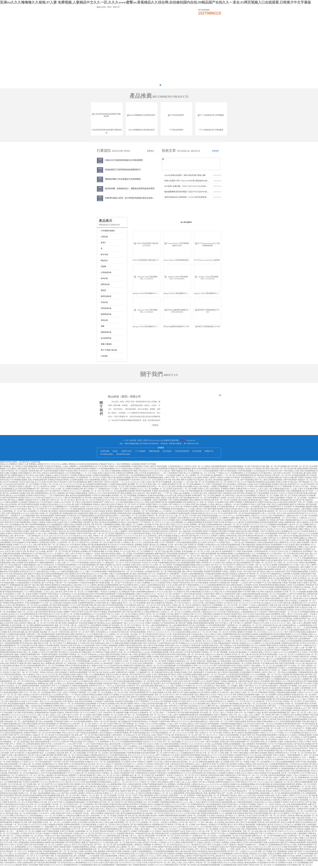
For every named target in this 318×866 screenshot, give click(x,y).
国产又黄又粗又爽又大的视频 (52, 558)
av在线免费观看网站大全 (87, 466)
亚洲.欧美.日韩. (276, 471)
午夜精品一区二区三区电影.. (297, 498)
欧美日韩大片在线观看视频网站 (120, 556)
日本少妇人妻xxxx (265, 659)
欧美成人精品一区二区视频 (156, 484)
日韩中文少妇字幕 (290, 677)
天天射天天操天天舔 (26, 482)
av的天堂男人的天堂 (172, 648)
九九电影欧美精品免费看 (117, 484)
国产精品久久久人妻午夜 (234, 522)
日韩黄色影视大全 (197, 592)
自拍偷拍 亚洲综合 (105, 511)
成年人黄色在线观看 (42, 589)
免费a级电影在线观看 (209, 648)
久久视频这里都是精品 (141, 706)
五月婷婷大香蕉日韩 (85, 663)
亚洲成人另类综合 (47, 672)
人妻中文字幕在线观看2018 (73, 498)
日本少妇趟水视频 (252, 560)
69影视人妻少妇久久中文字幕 (136, 558)
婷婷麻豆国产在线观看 (132, 666)
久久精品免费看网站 (18, 708)
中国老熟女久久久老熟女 (211, 598)
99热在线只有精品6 (108, 554)
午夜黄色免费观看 (56, 690)
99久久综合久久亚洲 (202, 549)
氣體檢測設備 (106, 314)
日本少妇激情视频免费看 (185, 563)
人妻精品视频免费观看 (168, 688)
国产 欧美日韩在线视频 (49, 471)
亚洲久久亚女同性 (284, 473)
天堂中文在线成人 (291, 601)
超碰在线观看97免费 (305, 469)
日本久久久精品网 (190, 576)
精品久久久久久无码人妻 (64, 504)
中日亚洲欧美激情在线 (257, 511)
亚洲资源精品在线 (54, 639)
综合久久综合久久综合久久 (148, 576)
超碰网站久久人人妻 (231, 480)
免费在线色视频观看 (208, 554)
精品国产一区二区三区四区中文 (37, 486)
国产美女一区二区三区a (68, 627)
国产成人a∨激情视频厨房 (221, 706)
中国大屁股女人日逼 (291, 471)
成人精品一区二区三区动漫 (141, 634)
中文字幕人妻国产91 (174, 614)
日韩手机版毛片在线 (167, 643)
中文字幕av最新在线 (53, 547)
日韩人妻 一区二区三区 (271, 580)
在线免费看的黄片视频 (141, 513)
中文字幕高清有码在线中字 (138, 601)
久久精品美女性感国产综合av (144, 610)
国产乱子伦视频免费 (163, 482)
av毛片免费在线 (130, 605)
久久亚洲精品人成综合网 (190, 612)
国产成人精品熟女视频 (269, 477)
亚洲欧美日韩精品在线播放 (91, 695)
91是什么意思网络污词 (283, 531)
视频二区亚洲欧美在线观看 (127, 509)
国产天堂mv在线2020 (41, 473)
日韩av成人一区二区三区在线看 (255, 704)
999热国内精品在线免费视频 (85, 704)
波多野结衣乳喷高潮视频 (40, 520)
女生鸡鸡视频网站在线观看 (140, 475)
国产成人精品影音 (306, 500)
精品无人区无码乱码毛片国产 (269, 650)
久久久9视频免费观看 (96, 674)
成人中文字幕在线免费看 (171, 683)
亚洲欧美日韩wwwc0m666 (245, 489)
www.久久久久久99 (205, 540)
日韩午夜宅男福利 (290, 480)
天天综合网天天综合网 (28, 645)
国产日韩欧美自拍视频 (71, 469)
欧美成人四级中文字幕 (79, 674)
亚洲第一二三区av (57, 486)
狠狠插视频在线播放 (155, 477)
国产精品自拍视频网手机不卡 (271, 507)
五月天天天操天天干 (302, 576)
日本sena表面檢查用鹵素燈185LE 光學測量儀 (211, 131)
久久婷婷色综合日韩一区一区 (305, 654)
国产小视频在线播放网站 (44, 563)
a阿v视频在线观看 (298, 475)
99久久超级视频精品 (54, 524)
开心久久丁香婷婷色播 (282, 486)
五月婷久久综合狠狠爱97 (224, 520)
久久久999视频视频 (162, 509)
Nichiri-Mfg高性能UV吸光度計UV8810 (147, 260)
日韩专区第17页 (241, 533)
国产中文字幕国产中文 (257, 583)
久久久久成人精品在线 (304, 663)
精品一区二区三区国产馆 (37, 509)
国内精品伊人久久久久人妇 (41, 536)
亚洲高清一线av (126, 654)
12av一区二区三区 (9, 695)
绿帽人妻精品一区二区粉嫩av (132, 524)
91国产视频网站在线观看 (226, 688)
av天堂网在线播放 (76, 480)
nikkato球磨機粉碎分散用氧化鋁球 (107, 130)
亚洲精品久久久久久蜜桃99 (100, 580)
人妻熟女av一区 (230, 504)
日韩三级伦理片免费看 (124, 704)
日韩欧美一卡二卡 (234, 701)
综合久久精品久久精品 (212, 634)
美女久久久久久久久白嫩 (66, 681)
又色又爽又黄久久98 (159, 533)
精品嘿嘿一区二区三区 (136, 484)
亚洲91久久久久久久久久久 (250, 580)
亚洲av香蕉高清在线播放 (242, 587)
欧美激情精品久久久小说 (250, 477)
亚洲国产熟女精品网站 (160, 491)
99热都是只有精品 (157, 513)
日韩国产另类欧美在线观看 (263, 587)
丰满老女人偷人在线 (156, 518)
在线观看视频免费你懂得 (60, 556)
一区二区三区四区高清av (26, 681)
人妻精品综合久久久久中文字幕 (213, 612)
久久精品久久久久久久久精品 (203, 529)
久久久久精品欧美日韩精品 (181, 632)
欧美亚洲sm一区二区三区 (93, 639)
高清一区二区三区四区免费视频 (210, 569)
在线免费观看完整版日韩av (49, 540)
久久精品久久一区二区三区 (169, 612)
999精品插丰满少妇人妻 (289, 500)
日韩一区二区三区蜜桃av (86, 616)
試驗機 (103, 266)
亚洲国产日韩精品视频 (233, 659)
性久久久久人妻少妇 (162, 471)
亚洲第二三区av (210, 639)
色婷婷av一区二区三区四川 (82, 556)
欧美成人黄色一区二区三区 (30, 688)
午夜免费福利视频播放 (37, 524)
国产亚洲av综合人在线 (8, 569)
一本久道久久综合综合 (222, 556)
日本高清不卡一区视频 (68, 475)
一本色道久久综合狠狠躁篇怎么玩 (127, 636)
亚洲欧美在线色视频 (155, 495)
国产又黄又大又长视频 (14, 596)
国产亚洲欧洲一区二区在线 (10, 466)
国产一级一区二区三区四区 (103, 533)
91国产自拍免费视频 (216, 670)
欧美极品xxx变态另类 (36, 527)
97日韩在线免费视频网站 (125, 594)
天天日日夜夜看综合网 (131, 639)
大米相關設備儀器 (108, 231)
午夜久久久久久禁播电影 (30, 558)
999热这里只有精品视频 (234, 491)
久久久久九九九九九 (132, 482)
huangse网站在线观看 (46, 657)
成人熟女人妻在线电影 (214, 480)
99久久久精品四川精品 (124, 469)
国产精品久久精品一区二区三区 (301, 621)
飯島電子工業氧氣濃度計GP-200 (207, 326)
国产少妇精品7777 (91, 489)
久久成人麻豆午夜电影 (173, 486)
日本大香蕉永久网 (201, 670)
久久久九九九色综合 (27, 699)
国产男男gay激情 (113, 668)
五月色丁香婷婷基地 (131, 659)
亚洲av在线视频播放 (289, 672)
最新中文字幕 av (116, 542)
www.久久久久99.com (226, 516)
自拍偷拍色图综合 (289, 625)
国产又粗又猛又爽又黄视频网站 (298, 605)
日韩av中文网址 (102, 645)
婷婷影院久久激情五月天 (201, 605)
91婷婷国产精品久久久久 (163, 621)
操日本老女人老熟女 (292, 509)
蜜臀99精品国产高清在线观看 (166, 554)
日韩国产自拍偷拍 (305, 477)
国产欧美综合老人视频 (25, 589)
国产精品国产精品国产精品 (231, 614)
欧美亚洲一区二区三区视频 (27, 484)
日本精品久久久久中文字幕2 (254, 601)
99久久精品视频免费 (269, 533)
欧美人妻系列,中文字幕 (208, 643)
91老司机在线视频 (244, 471)
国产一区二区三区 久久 (114, 567)
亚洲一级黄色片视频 (114, 540)
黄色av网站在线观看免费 (12, 641)
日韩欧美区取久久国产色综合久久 (92, 540)
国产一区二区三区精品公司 (58, 545)
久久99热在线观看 (230, 592)
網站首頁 (104, 22)
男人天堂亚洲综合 (213, 489)
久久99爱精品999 (295, 551)
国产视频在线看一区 (172, 538)
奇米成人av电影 (109, 672)
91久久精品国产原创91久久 (58, 509)
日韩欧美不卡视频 (102, 652)
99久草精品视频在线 (77, 509)
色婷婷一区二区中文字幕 (108, 518)
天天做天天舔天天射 (200, 710)
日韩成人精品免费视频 (307, 563)
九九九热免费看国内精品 (94, 657)
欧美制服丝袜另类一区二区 (274, 558)
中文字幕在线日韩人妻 (169, 623)
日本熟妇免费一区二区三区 (124, 607)
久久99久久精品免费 (22, 650)
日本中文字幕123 (221, 623)
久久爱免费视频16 (149, 549)
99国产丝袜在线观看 (244, 551)
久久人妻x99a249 (285, 536)
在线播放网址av (78, 657)
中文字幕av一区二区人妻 (48, 484)
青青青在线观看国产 (260, 498)
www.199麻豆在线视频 (8, 502)
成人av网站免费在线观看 (230, 677)
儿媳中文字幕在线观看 (158, 466)
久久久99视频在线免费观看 (110, 627)
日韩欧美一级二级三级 (155, 516)
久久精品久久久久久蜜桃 (121, 706)
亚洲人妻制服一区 (217, 495)
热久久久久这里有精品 (147, 536)
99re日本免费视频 (128, 627)
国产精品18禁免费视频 (108, 522)
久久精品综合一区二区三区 (276, 630)
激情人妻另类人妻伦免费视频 (247, 531)
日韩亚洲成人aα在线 (245, 484)
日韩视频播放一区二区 (226, 486)
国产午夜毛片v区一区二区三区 (58, 500)
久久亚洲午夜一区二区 (65, 542)
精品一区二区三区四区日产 (166, 607)
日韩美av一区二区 (100, 536)
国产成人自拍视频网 (197, 625)
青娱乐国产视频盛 (185, 623)
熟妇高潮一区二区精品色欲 (66, 663)
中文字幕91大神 (195, 516)
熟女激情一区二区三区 (100, 542)
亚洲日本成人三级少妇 (233, 495)
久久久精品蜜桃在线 (262, 618)
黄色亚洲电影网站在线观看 (203, 623)
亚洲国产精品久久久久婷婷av (157, 504)
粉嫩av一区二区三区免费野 (265, 695)
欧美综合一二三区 (97, 471)
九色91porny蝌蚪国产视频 (299, 540)
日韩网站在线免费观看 (245, 695)
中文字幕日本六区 (206, 616)
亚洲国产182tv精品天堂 (181, 701)
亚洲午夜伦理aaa (32, 704)
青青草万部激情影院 (143, 491)
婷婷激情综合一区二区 (24, 605)
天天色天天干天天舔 (300, 486)
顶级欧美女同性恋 (59, 538)
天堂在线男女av (102, 632)
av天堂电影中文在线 (250, 585)
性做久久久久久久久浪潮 (28, 679)
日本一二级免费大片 (12, 516)
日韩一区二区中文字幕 (107, 578)
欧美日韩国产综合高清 (67, 616)
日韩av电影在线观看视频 (263, 486)
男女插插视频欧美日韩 (20, 627)
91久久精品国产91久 (82, 542)
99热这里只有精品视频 (129, 668)
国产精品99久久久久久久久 (199, 536)
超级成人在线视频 (123, 477)
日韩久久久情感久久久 (144, 594)
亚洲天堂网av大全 (109, 509)
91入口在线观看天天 (261, 520)
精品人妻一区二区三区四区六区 (278, 657)
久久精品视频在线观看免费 (169, 540)
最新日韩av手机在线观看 (192, 531)
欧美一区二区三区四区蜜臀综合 (207, 498)
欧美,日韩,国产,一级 (17, 540)
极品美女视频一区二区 (179, 475)
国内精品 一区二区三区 (97, 527)
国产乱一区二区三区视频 (155, 614)
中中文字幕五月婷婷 (106, 466)
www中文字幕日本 (57, 578)
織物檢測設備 (106, 332)
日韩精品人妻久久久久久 (132, 542)
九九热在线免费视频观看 (171, 569)
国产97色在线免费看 (261, 493)
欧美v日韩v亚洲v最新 (16, 632)
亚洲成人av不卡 (107, 480)
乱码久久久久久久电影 (184, 627)
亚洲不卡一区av (226, 708)
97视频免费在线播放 (73, 486)
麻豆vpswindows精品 (84, 536)
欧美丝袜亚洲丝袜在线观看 (103, 520)
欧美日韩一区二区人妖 (183, 529)
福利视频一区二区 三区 (91, 491)
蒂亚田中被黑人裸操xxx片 (214, 594)
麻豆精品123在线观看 (63, 569)
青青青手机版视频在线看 (230, 545)
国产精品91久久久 (286, 576)
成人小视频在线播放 (114, 603)
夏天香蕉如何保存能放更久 (13, 592)
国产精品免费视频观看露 (97, 545)
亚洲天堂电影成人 (55, 607)
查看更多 (150, 151)
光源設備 (104, 237)
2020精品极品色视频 (212, 574)
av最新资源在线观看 (140, 518)
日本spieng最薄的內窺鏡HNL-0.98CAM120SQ (180, 326)
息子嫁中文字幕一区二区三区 (151, 659)
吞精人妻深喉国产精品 (142, 654)
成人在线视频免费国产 (122, 480)
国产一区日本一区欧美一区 (153, 538)
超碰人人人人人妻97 (82, 571)
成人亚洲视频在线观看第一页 (232, 663)
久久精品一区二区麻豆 (120, 489)
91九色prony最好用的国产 (28, 569)
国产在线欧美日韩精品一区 (67, 477)
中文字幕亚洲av (21, 538)
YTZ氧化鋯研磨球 (141, 130)
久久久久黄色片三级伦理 (53, 560)
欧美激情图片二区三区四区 (222, 567)
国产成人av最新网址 (57, 493)
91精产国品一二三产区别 (276, 706)
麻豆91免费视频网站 (51, 710)
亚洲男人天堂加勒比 (208, 618)
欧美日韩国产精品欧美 (159, 531)
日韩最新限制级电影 (86, 603)
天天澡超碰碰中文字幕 (82, 706)
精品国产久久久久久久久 (101, 670)
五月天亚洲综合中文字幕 (161, 480)
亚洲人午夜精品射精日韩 (37, 480)
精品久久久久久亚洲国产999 (251, 598)
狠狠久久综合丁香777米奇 (30, 518)
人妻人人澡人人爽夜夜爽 (220, 511)
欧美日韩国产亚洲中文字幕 (213, 522)
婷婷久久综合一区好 (59, 692)
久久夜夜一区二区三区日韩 (164, 627)
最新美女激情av (258, 652)
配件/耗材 (104, 254)
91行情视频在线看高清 (279, 679)
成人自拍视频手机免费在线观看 (94, 484)
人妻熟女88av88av (292, 516)
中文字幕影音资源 (284, 661)
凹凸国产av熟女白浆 (58, 531)
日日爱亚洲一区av (175, 531)
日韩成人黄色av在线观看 (72, 524)
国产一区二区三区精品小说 (37, 708)
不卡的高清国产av (47, 502)
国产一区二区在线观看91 (69, 583)
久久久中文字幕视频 (300, 634)
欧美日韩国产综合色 (236, 558)
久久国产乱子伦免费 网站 (296, 594)
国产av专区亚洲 (42, 695)
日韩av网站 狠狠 (178, 480)
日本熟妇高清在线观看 (40, 598)
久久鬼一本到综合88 (35, 560)
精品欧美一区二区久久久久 (277, 511)
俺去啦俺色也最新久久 (110, 547)
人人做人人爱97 (297, 489)
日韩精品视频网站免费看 (46, 681)
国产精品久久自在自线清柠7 (128, 522)
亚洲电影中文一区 (150, 551)
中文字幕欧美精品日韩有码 (20, 598)
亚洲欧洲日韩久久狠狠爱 (125, 672)
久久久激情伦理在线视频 (119, 643)
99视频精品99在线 (146, 670)
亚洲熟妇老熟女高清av (281, 489)
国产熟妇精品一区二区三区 (173, 603)
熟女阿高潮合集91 (36, 627)
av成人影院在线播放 (72, 529)
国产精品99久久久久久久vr (52, 498)
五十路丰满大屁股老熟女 (268, 686)
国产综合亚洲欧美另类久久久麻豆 (132, 585)
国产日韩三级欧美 (189, 580)
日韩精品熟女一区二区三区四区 (192, 596)
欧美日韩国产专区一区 (232, 513)
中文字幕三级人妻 (54, 623)
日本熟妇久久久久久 (57, 598)
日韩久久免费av (303, 583)
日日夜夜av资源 (32, 495)
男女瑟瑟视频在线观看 (16, 704)
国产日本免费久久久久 (171, 547)
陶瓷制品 (104, 260)
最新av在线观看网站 (48, 587)
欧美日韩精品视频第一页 (237, 466)
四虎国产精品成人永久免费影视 (155, 545)
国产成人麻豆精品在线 (132, 630)
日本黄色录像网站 (243, 516)
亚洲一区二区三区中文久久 (164, 695)
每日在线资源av (32, 540)
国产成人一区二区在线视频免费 (134, 699)
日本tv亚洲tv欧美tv (164, 605)
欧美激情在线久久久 (32, 587)
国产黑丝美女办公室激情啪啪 (146, 596)
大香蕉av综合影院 (51, 627)
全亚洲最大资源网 (140, 556)
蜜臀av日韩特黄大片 (204, 563)
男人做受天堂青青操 (143, 677)
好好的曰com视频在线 (34, 710)
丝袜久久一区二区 (67, 704)
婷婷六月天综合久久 (81, 471)
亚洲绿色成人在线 (20, 574)
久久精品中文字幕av (227, 596)
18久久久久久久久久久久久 (96, 507)
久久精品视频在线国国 (296, 630)
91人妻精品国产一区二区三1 (113, 563)
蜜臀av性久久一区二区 (184, 670)
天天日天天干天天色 (268, 607)
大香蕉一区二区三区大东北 (287, 563)
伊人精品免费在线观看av (282, 578)
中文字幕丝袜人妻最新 (78, 545)
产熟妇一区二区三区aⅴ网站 (169, 596)
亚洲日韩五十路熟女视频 (40, 531)
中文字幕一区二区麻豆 (239, 605)
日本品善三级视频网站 (69, 540)
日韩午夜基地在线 (100, 556)
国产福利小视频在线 (32, 663)
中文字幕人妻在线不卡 (96, 618)
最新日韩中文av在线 (17, 701)
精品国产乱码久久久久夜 (162, 634)
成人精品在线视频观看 (242, 563)
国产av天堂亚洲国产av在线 (74, 507)
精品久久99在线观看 (262, 681)
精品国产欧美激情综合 (182, 567)
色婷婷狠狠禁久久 (149, 527)
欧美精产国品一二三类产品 (161, 493)
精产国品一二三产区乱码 (40, 556)
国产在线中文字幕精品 (98, 612)
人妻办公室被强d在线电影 (272, 480)
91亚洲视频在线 (290, 547)
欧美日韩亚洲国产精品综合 (139, 531)
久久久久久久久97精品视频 (21, 668)
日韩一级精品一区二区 (122, 650)
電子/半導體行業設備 (109, 350)
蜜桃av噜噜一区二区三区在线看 (248, 518)
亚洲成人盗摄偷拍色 (188, 547)
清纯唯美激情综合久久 (224, 529)
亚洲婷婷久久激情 (257, 639)
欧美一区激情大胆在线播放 (47, 654)
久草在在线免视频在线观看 (186, 542)
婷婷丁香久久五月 (165, 636)
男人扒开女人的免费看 (121, 565)
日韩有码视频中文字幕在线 (65, 516)
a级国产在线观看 (235, 502)
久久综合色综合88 (10, 484)
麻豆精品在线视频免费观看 (80, 495)
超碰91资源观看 (303, 542)
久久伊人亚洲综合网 (174, 585)
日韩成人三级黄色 (38, 522)
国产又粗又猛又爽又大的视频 (169, 551)
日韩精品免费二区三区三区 (208, 560)
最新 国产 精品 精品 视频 (34, 585)
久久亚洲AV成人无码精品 (234, 469)
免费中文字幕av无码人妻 (64, 670)
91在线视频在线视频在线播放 (184, 565)
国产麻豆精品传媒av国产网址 (301, 674)
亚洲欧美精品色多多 (296, 668)
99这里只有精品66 (248, 636)
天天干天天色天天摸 (250, 614)
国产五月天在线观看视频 (129, 688)
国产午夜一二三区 (149, 589)
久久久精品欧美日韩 (180, 511)
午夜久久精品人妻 (148, 482)
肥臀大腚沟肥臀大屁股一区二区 (75, 527)
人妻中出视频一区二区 (308, 567)
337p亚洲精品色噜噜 (115, 549)
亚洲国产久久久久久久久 (22, 545)
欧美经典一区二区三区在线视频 (124, 495)
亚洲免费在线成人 (157, 601)
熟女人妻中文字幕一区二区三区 (83, 500)
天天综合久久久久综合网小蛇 (253, 701)
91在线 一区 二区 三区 (144, 627)
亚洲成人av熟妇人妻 (100, 504)
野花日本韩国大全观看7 (20, 531)
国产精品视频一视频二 (21, 706)
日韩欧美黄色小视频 (295, 529)
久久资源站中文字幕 (181, 592)
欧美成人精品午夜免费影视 (299, 545)
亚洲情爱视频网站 (278, 636)
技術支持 (163, 22)
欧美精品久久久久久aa (59, 668)
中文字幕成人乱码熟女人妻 (287, 527)
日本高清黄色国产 (238, 576)
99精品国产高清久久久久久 (61, 520)
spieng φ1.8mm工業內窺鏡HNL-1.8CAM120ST (180, 293)
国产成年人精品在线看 (93, 498)
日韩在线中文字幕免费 (306, 495)
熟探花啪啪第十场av (119, 623)
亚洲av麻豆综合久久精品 (45, 571)
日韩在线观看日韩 (151, 612)
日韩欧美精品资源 (124, 513)
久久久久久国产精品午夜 (280, 603)
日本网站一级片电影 (192, 659)
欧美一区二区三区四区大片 (226, 482)
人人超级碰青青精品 (304, 625)
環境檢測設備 (106, 308)
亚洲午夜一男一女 (49, 688)
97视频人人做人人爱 (305, 547)
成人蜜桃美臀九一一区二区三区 (222, 475)
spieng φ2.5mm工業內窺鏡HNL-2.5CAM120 (149, 293)
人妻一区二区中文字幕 (195, 654)
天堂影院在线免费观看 (101, 475)
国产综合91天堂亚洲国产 (57, 708)
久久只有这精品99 (251, 473)
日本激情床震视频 (252, 522)
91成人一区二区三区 (34, 477)
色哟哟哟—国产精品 (197, 524)
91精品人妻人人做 (96, 630)
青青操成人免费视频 (134, 545)
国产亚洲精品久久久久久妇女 (69, 567)
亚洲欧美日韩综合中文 (102, 531)
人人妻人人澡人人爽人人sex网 (39, 538)
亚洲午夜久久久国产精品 (15, 477)
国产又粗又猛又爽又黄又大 (256, 509)
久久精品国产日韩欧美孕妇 (28, 471)
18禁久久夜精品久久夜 (304, 522)
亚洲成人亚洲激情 (242, 639)
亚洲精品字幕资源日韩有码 (58, 480)
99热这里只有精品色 (229, 574)
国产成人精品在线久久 (35, 630)
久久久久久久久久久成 (247, 603)
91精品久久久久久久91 (259, 516)
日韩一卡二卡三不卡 (293, 558)
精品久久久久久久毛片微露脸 (225, 616)
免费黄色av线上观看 (259, 556)
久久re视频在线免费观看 (192, 522)
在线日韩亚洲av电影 (151, 542)
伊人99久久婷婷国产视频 (261, 645)
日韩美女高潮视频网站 (48, 549)
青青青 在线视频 (68, 623)
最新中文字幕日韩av (297, 504)
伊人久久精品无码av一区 (276, 554)
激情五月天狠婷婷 (210, 531)
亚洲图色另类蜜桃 (200, 610)
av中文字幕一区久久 (274, 513)
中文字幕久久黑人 (241, 529)
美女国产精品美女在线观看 (265, 688)
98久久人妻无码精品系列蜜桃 (105, 513)
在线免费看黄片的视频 (165, 469)
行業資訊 (149, 22)
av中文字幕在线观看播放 (86, 565)
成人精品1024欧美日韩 (239, 511)
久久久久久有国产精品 (20, 648)
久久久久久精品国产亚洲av (83, 549)
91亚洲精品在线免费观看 (191, 598)
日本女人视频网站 (97, 699)
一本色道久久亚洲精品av (108, 592)
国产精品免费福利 (90, 578)
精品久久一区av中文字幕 (193, 603)
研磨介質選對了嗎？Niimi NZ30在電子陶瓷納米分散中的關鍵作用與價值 (186, 181)
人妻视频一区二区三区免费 (199, 475)
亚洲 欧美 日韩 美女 (91, 524)
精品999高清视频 (167, 697)
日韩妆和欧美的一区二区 (92, 598)
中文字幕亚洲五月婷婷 (295, 554)
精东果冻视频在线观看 (282, 634)
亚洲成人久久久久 (195, 471)
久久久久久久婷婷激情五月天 (289, 652)
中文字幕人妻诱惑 (112, 551)
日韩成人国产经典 (276, 520)
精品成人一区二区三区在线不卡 (215, 674)
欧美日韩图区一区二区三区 (254, 690)
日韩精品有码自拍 (263, 545)
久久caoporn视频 (125, 518)
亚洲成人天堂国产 (209, 477)
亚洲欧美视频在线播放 (165, 668)
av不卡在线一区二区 (160, 690)
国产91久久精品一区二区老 (294, 666)
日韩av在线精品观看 (265, 542)
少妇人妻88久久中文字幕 (307, 686)
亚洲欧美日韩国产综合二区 (303, 618)
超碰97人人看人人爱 (65, 554)
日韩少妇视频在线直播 (207, 507)
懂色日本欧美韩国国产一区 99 (189, 607)
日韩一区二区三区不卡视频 (265, 661)
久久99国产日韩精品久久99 (78, 580)
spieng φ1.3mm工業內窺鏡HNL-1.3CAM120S (210, 293)
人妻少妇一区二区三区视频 (298, 524)
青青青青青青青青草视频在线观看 (272, 585)
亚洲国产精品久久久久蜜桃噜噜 (139, 500)
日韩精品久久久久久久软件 (169, 507)
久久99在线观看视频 (122, 466)
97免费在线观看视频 (275, 683)
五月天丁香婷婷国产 (167, 542)
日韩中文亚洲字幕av (133, 527)
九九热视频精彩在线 (241, 554)
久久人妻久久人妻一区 (299, 648)
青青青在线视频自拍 (52, 585)
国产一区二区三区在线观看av (133, 571)
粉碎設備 (104, 278)
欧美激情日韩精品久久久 (216, 701)
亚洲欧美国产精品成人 (240, 540)
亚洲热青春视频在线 (214, 524)
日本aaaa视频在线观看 (81, 699)
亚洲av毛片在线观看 (44, 576)
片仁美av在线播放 (276, 666)
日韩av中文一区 (117, 569)
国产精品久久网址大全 (265, 571)
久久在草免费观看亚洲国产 (216, 625)
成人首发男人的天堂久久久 (208, 542)
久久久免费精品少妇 (172, 601)
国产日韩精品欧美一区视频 (20, 556)
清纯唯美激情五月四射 (143, 641)
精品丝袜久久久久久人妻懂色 (85, 585)
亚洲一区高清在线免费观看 (135, 632)
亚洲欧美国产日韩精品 (266, 692)
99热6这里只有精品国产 (288, 502)
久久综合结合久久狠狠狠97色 (300, 679)
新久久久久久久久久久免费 (262, 589)
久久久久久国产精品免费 (78, 605)
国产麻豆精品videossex (257, 529)
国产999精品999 (90, 654)
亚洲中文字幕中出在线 (80, 612)
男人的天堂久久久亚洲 (116, 545)
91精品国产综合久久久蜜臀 (34, 500)
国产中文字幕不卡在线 (309, 683)
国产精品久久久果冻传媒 (68, 652)
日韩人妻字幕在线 (109, 493)
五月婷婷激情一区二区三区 (219, 697)
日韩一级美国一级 (197, 641)
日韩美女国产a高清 (282, 571)
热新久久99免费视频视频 (185, 520)
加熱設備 (104, 320)
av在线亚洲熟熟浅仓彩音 (155, 585)
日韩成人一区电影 (210, 486)
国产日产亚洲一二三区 (161, 475)
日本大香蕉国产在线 (173, 518)
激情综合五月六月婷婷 (245, 565)
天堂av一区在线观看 (8, 576)
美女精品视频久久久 (243, 652)
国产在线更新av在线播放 (78, 551)
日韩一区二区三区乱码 (288, 495)
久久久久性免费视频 (258, 554)
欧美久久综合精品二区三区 (113, 486)
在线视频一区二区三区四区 (161, 489)
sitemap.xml (191, 440)
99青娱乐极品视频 (174, 571)
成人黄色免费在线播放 (164, 567)
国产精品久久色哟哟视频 (82, 520)
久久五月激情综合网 (94, 634)
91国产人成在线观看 (213, 484)
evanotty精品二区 (162, 639)
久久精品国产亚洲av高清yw (94, 679)
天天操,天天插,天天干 (111, 498)
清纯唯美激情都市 (127, 560)
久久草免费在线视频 (147, 567)
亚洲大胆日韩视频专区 (27, 489)
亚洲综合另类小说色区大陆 (56, 522)
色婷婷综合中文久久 (96, 686)
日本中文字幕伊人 (219, 627)
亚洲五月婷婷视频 (160, 500)
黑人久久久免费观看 (191, 473)
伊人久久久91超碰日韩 (246, 482)
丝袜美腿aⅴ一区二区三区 (113, 692)
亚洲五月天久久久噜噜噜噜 (53, 507)
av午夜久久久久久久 (275, 556)
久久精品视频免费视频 (172, 630)
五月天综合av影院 (20, 527)
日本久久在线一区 (57, 489)
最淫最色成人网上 (255, 500)
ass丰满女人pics (96, 661)
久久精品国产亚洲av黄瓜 (257, 668)
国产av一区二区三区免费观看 (134, 603)
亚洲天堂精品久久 (54, 594)
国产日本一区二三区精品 (130, 498)
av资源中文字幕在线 (195, 639)
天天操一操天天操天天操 (177, 545)
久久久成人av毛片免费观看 (172, 522)
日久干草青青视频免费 (81, 661)
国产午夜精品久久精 (228, 645)
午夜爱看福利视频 (131, 567)
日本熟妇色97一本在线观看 (249, 507)
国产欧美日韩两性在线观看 (28, 504)
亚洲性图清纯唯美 (50, 477)
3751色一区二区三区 (285, 654)
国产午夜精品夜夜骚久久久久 (194, 585)
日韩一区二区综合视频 (8, 565)
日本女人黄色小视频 (119, 529)
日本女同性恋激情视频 (114, 605)
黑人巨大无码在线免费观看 (30, 666)
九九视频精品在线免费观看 (276, 524)
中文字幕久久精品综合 (264, 592)
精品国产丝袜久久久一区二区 (98, 708)
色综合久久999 (8, 520)
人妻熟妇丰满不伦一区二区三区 (289, 596)
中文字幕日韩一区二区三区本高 (149, 547)
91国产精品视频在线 (187, 498)
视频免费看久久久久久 (124, 533)
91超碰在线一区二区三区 (232, 524)
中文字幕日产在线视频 (105, 704)
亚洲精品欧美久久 (28, 554)
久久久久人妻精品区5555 (28, 601)
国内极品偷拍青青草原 (301, 536)
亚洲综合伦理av (95, 563)
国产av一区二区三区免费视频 (53, 666)
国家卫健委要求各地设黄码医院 (42, 625)
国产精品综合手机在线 (262, 475)
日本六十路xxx (289, 560)
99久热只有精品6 (41, 690)
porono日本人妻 (170, 495)
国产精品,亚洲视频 (124, 493)
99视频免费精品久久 (154, 699)
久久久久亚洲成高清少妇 (112, 666)
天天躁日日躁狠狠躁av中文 (212, 607)
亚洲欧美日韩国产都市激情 (136, 648)
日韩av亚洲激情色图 (307, 471)
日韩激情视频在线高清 (166, 563)
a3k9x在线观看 (235, 636)
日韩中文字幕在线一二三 (113, 482)
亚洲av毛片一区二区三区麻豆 (93, 567)
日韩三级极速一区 (234, 627)
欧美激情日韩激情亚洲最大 (225, 578)
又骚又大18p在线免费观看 (119, 574)
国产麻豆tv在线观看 (245, 493)
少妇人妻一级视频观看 (203, 558)
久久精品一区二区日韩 (169, 708)
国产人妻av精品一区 (204, 556)
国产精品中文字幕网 (36, 469)
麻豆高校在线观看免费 (268, 522)
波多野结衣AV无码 (47, 686)
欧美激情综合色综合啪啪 (265, 482)
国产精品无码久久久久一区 (46, 554)
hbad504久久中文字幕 (128, 547)
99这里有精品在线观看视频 (238, 674)
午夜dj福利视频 (90, 677)
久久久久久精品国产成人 (120, 475)
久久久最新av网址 (271, 536)
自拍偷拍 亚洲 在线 (279, 484)
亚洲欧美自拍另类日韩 (290, 643)
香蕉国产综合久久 (288, 580)
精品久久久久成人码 (99, 697)
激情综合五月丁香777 (222, 576)
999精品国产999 (230, 610)
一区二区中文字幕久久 (289, 518)
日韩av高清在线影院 (277, 498)
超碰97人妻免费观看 (302, 688)
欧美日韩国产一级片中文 (13, 639)
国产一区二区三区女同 (106, 641)
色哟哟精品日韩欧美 (181, 621)
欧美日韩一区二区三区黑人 (194, 690)
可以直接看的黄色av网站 (150, 498)
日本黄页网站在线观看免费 (104, 594)
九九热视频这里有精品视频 (164, 670)
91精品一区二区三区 (220, 632)
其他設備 (104, 302)
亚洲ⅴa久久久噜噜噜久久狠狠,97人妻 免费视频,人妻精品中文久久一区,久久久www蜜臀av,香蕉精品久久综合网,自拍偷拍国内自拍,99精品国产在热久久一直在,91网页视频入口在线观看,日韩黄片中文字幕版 (155, 2)
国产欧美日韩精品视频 (268, 654)
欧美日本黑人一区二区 (155, 486)
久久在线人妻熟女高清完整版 (108, 654)
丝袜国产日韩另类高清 (181, 583)
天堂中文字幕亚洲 (267, 531)
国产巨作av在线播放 (139, 477)
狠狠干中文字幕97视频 (246, 592)
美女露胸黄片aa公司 (156, 648)
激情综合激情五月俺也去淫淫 (50, 679)
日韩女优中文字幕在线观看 (24, 533)
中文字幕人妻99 (192, 616)
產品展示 (134, 22)
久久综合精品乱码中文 (261, 471)
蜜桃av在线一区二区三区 (234, 538)
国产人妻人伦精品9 (233, 692)
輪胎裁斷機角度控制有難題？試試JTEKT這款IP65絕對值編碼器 (186, 192)
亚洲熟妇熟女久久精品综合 (72, 639)
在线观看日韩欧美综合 (210, 645)
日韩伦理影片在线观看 (226, 531)
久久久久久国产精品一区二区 (131, 551)
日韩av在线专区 (20, 623)
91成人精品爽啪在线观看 (144, 695)
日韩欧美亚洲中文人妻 (209, 527)
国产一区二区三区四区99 (113, 538)
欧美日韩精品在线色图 (249, 634)
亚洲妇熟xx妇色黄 (84, 475)
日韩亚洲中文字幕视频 (68, 601)
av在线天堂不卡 (84, 625)
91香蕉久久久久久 (95, 493)
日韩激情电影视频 (12, 643)
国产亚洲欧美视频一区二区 (106, 583)
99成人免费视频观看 (293, 491)
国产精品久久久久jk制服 (36, 551)
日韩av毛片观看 (39, 529)
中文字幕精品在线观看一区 (260, 540)
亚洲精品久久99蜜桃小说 (185, 686)
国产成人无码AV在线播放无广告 (209, 518)
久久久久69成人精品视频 (160, 578)
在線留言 (193, 22)
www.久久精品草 (165, 511)
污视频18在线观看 (11, 699)
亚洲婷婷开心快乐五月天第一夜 (183, 578)
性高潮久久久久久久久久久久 (254, 524)
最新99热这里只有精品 (142, 533)
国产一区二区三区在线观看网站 (176, 704)
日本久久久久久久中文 (214, 513)
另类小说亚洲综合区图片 (193, 594)
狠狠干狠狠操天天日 (179, 471)
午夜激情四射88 (237, 473)
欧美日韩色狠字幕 (157, 502)
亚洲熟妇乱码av (104, 489)
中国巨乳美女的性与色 (205, 580)
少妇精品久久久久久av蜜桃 (173, 659)
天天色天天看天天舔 (151, 540)
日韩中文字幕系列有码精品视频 (251, 547)
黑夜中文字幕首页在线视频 (75, 666)
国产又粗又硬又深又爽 (256, 466)
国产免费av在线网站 (104, 565)
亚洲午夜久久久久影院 (244, 486)
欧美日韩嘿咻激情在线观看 (99, 610)
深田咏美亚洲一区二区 (35, 547)
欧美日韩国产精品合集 (47, 612)
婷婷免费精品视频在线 (145, 592)
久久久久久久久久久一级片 (280, 623)
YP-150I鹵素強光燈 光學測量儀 (176, 130)
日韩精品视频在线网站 (299, 571)
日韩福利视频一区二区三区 (245, 699)
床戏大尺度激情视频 (112, 471)
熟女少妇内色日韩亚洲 (292, 513)
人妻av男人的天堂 (251, 654)
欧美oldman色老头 (203, 565)
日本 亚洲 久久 (107, 491)
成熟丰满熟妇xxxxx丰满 (205, 520)
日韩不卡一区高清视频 (183, 657)
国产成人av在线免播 (10, 493)
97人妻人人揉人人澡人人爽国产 (305, 565)
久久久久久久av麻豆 (189, 540)
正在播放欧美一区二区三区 (13, 587)
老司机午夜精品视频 (178, 654)
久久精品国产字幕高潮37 (77, 692)
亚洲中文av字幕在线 (267, 710)
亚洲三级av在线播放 (198, 504)
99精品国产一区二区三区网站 (64, 576)
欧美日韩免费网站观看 (125, 578)
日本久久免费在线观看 (262, 484)
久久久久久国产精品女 (18, 509)
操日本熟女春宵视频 (155, 704)
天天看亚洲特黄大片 (175, 466)
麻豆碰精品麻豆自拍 (84, 576)
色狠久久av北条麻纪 (24, 529)
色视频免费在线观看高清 (103, 636)
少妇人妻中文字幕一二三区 (20, 536)
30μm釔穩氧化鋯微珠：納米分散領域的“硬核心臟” (185, 175)
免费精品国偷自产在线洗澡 (228, 643)
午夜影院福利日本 (250, 502)
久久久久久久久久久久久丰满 (70, 484)
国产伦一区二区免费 (71, 614)
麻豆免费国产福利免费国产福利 (147, 580)
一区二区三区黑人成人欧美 (69, 596)
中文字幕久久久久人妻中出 (243, 618)
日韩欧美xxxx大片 (300, 708)
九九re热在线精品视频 (124, 502)
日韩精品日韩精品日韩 (74, 489)
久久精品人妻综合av (215, 504)
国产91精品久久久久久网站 (179, 504)
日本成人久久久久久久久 (276, 529)
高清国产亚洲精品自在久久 (284, 589)
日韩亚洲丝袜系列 (114, 536)
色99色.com (98, 663)
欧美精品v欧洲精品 (88, 469)
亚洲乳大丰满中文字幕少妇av (287, 482)
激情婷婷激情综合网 (272, 639)
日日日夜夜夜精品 (153, 529)
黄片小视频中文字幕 (94, 666)
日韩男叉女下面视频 (195, 545)
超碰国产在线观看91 (242, 648)
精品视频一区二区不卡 (245, 688)
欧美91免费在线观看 (39, 607)
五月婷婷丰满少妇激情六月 (273, 598)
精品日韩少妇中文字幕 (297, 511)
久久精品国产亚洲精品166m (28, 502)
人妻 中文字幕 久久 (236, 623)
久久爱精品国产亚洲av (127, 592)
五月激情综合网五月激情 (145, 607)
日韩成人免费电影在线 (286, 522)
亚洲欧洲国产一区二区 (200, 495)
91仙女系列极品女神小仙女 (56, 580)
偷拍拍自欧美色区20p (256, 630)
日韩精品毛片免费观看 (124, 473)
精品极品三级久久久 (101, 596)
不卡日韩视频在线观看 (18, 480)
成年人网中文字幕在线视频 (192, 571)
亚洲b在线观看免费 (231, 569)
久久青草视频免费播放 (105, 469)
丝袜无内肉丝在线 (182, 668)
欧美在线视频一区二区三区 (192, 551)
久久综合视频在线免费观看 (291, 549)
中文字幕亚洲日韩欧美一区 (227, 507)
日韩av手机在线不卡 (61, 482)
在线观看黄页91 (47, 518)
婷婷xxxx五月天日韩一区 (64, 502)
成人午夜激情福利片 (277, 516)
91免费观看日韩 (305, 616)
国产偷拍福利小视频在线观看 (253, 627)
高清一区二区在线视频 (41, 692)
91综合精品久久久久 (146, 471)
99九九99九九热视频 (18, 547)
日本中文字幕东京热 (133, 563)
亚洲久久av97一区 (25, 692)
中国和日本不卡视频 (22, 578)
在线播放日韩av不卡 (299, 603)
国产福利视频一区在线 (225, 652)
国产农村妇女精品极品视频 (123, 681)
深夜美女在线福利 (222, 668)
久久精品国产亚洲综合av (13, 659)
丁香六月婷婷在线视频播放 (178, 500)
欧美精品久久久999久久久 (114, 558)
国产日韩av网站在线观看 (301, 661)
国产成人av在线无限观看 (199, 621)
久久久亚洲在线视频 (72, 473)
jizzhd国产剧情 (100, 603)
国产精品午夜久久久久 (110, 560)
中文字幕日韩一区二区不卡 (150, 522)
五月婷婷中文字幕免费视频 (294, 507)
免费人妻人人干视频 (268, 527)
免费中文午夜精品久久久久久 (41, 648)
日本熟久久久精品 (10, 672)
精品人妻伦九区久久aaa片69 (102, 607)
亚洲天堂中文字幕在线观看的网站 (272, 491)
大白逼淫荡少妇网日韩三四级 (118, 697)
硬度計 (103, 243)
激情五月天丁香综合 (164, 549)
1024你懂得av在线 (221, 502)
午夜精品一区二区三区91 (292, 701)
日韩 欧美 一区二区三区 (281, 475)
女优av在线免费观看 (92, 480)
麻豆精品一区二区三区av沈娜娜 (86, 518)
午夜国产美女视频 (289, 583)
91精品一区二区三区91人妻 (27, 612)
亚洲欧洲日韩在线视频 (11, 554)
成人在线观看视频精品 (178, 639)
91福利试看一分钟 (33, 634)
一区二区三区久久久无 (243, 520)
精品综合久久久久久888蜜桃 (164, 520)
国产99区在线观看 (119, 500)
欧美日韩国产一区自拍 (268, 596)
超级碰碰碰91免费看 (116, 645)
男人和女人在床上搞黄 (34, 475)
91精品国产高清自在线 (21, 607)
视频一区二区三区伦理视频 (276, 466)
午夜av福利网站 (87, 596)
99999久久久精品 (271, 652)
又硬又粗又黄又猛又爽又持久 (98, 569)
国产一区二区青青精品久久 (152, 630)
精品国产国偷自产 (213, 681)
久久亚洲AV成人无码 (199, 493)
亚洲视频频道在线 (16, 585)
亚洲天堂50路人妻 (66, 632)
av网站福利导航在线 (245, 681)
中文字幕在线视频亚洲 (193, 491)
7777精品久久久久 (223, 473)
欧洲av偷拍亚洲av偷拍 (159, 706)
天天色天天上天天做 (149, 563)
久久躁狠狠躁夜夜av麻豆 (282, 659)
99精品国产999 (287, 650)
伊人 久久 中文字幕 (207, 473)
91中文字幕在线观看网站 (190, 648)
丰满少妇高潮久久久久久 (63, 518)
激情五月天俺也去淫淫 (36, 574)
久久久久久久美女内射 (29, 513)
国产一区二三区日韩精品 (151, 569)
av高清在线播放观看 (29, 466)
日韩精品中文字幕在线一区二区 (250, 574)
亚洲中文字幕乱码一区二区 (119, 504)
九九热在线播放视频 (275, 509)
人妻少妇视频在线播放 (75, 538)
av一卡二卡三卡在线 (89, 473)
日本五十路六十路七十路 (124, 520)
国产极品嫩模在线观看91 (84, 650)
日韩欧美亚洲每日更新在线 (91, 486)
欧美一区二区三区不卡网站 (84, 632)
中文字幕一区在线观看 (308, 516)
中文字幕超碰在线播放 (85, 516)
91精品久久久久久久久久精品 (273, 641)
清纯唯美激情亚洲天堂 (283, 587)
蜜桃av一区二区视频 (124, 554)
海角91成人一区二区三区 (146, 605)
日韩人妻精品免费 (78, 648)
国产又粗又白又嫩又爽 (288, 477)
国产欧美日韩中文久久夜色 (140, 674)
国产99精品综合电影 (74, 598)
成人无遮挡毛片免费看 (189, 507)
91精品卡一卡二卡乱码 (120, 621)
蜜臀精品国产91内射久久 (123, 511)
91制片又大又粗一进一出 (193, 466)
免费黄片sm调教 (228, 518)
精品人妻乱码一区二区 (150, 666)
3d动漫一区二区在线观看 (48, 513)
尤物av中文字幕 (140, 473)
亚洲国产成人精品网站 (67, 533)
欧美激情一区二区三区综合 (255, 632)
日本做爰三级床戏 (298, 657)
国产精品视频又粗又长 (53, 527)
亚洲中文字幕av (85, 607)
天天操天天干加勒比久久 (19, 670)
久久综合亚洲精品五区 (73, 558)
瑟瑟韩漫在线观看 (170, 699)
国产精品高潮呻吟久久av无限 (223, 533)
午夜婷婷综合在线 (229, 493)
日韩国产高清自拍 (66, 471)
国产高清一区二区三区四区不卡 (223, 565)
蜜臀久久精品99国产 (95, 482)
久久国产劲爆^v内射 (263, 504)
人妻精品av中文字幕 (190, 630)
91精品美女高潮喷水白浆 (188, 708)
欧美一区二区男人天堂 (63, 610)
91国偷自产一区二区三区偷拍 (28, 616)
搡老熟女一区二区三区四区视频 (146, 511)
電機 (102, 326)
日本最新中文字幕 (222, 630)
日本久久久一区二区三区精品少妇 (181, 533)
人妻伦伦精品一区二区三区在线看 (133, 516)
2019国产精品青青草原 (8, 498)
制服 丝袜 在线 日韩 (97, 605)
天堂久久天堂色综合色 (45, 565)
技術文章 (169, 150)
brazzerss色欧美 (68, 650)
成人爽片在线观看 (32, 632)
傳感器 (103, 290)
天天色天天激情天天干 (256, 657)
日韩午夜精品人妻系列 (77, 708)
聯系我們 (208, 22)
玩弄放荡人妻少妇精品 (239, 500)
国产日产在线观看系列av (272, 574)
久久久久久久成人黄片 (164, 592)
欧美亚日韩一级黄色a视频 (206, 661)
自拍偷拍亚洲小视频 (129, 471)
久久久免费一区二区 (95, 692)
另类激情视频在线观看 (159, 652)
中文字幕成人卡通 (52, 583)
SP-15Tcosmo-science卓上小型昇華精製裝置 (210, 260)
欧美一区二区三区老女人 (149, 688)
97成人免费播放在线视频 (92, 683)
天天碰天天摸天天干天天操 (32, 567)
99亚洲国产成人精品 (90, 522)
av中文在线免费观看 (293, 641)
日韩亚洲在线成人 (233, 612)
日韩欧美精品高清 (23, 580)
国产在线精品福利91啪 (68, 513)
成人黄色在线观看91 (131, 679)
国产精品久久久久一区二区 (68, 641)
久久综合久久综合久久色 (278, 551)
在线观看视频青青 (266, 634)
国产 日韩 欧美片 (43, 489)
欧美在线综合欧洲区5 (237, 549)
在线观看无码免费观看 (212, 571)
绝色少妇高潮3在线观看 (45, 516)
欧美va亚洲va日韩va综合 (94, 538)
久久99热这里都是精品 (238, 668)
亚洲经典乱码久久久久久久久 (231, 650)
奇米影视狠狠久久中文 (279, 545)
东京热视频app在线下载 (18, 524)
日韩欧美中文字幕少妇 (53, 469)
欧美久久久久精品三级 (213, 592)
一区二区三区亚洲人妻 (287, 469)
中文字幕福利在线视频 (40, 578)
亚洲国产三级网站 (305, 527)
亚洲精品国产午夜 (11, 601)
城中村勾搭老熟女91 (189, 560)
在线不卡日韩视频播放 (83, 504)
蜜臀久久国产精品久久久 (248, 686)
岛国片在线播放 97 (61, 672)
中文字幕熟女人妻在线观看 (16, 469)
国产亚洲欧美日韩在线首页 (252, 536)
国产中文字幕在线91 (125, 583)
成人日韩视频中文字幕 (245, 504)
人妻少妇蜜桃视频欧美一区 (160, 625)
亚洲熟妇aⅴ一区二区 (113, 699)
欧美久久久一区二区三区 (186, 556)
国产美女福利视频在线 (78, 482)
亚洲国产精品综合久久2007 (199, 511)
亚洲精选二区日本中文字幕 (142, 650)
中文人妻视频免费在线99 (198, 679)
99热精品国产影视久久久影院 (114, 683)
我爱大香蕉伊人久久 (278, 681)
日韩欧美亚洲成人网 (180, 636)
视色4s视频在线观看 (264, 699)
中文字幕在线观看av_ (21, 618)
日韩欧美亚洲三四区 (233, 536)
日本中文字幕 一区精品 (151, 708)
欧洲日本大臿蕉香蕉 (279, 645)
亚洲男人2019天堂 (177, 491)
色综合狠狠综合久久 (191, 502)
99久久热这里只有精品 (143, 560)
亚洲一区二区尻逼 (207, 502)
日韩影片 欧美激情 (164, 589)
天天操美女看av (197, 634)
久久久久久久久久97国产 (207, 666)
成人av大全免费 (54, 695)
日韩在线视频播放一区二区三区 (122, 596)
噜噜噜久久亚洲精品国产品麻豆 (43, 542)
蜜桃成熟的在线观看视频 (9, 657)
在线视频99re (142, 495)
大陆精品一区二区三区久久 (181, 610)
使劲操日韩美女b (63, 587)
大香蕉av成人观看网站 (181, 493)
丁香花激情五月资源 (175, 473)
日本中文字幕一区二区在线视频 (27, 549)
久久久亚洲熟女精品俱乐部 (126, 576)
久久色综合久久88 (230, 603)
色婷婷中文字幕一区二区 (119, 652)
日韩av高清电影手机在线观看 (22, 563)
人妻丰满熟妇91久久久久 (132, 540)
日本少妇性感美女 (229, 484)
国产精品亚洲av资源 (216, 469)
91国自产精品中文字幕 (240, 697)
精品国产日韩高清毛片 (51, 677)
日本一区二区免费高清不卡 (158, 574)
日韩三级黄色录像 (13, 513)
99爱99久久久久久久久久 (72, 491)
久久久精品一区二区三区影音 (160, 565)
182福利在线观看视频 (27, 654)
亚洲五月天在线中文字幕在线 (49, 466)
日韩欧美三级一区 (184, 677)
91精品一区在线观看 (271, 500)
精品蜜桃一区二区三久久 (182, 710)
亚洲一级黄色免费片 (196, 672)
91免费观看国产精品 (264, 578)
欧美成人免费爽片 (63, 612)
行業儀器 (104, 356)
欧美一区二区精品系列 (53, 603)
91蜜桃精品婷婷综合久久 (293, 520)
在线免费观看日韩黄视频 (48, 601)
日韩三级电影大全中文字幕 (14, 507)
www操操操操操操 (22, 583)
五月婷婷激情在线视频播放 (213, 491)
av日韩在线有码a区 (260, 551)
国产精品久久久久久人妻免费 (262, 648)
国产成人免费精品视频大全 (14, 475)
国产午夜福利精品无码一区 (250, 480)
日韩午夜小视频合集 (303, 560)
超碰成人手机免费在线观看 (48, 645)
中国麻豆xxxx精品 (51, 475)
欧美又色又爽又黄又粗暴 (297, 493)
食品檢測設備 (106, 338)
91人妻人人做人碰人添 (212, 551)
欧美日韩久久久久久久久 (141, 480)
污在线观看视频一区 (48, 659)
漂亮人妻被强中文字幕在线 (199, 500)
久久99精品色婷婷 (224, 661)
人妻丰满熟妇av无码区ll (213, 603)
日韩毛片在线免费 (58, 589)
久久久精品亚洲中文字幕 (59, 621)
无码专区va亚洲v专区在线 (70, 645)
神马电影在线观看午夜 (292, 690)
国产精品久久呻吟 (175, 674)
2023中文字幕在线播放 (80, 563)
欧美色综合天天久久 (103, 500)
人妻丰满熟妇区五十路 (116, 527)
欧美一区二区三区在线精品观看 (42, 670)
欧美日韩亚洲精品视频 (149, 686)
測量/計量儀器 (106, 344)
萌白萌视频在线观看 (225, 554)
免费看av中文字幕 (218, 692)
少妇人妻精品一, (70, 560)
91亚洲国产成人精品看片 (194, 480)
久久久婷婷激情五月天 (219, 549)
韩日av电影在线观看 (168, 556)
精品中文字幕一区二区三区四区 (50, 643)
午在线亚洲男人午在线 (139, 466)
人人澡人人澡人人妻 (50, 592)
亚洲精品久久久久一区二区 (140, 489)
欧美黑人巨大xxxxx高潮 (17, 630)
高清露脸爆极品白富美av (9, 518)
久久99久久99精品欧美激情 (303, 531)
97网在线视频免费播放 (143, 520)
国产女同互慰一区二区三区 (297, 466)
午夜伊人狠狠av (196, 668)
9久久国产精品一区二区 (104, 650)
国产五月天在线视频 (251, 710)
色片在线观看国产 (250, 495)
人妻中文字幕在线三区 (74, 589)
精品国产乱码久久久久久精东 (29, 498)
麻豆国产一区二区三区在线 (57, 551)
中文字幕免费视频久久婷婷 (186, 666)
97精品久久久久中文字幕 (179, 524)
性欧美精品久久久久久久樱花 (200, 706)
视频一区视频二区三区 (221, 540)
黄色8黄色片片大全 (69, 594)
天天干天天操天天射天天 (101, 621)
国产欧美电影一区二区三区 (119, 625)
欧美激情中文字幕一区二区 (178, 484)
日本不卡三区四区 (138, 504)
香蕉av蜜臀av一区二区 (259, 666)
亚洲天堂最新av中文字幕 (131, 589)
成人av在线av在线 (51, 596)
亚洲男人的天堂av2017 (214, 690)
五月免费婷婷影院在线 (244, 475)
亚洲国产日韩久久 (198, 489)
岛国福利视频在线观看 (238, 630)
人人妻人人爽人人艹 (62, 563)
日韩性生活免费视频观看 (36, 636)
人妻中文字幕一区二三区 (173, 477)
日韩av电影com (182, 650)
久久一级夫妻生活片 (273, 627)
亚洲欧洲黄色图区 (62, 634)
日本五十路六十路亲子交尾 (15, 551)
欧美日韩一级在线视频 (250, 527)
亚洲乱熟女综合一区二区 (301, 695)
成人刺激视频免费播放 (173, 502)
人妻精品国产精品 (215, 493)
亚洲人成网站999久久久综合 (285, 542)
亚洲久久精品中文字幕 (106, 473)
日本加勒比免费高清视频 (192, 674)
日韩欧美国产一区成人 (190, 601)
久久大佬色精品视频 (84, 690)
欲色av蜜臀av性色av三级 (192, 486)
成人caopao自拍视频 (17, 495)
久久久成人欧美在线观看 (270, 643)
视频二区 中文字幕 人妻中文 (141, 621)
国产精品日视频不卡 (226, 648)
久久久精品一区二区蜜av (25, 576)
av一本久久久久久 (161, 594)
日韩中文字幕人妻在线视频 (135, 486)
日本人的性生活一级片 (141, 493)
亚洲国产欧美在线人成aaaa (268, 502)
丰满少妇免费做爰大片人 (34, 603)
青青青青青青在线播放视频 (73, 679)
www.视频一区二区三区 (40, 621)
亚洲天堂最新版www (179, 509)
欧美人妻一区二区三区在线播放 (202, 482)
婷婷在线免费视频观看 (54, 529)
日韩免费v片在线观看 (291, 574)
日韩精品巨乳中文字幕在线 (282, 618)
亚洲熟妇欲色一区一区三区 (185, 661)
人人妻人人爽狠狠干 (69, 466)
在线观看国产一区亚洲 (178, 574)
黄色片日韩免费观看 (199, 469)
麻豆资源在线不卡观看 (13, 491)
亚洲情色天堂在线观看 (260, 708)
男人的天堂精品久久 (230, 547)
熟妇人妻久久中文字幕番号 (108, 688)
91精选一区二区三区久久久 (187, 587)
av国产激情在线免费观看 (270, 518)
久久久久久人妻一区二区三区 (176, 516)
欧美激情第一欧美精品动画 (288, 567)
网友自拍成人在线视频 (246, 616)
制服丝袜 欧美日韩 (64, 699)
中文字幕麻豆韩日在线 (254, 558)
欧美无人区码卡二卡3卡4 (201, 567)
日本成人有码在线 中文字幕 (179, 652)
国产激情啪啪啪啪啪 (183, 469)
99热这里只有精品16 (16, 486)
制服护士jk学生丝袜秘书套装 (271, 560)
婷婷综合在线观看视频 (78, 672)
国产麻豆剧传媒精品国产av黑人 (254, 513)
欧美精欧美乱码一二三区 (156, 473)
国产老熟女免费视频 (188, 692)
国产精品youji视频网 (16, 500)
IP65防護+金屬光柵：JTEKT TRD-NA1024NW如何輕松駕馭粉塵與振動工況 (186, 186)
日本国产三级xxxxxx (298, 533)
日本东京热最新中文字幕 (20, 542)
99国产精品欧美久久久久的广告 (50, 614)
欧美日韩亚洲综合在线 (176, 616)
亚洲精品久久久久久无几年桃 (145, 469)
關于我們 (119, 22)
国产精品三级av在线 (270, 469)
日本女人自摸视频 (247, 569)
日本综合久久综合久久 (278, 493)
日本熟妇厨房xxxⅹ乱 (212, 545)
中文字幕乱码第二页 (119, 670)
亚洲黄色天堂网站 (228, 489)
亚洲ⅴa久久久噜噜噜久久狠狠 (247, 596)
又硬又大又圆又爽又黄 (169, 498)
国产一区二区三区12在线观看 (281, 708)
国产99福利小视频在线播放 (76, 493)
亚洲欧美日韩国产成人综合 (296, 636)
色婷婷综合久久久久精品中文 (217, 636)
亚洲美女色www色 (65, 549)
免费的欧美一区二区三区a (89, 477)
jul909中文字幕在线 (10, 482)
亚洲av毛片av (273, 576)
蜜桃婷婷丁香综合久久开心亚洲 (118, 618)
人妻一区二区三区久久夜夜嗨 (266, 565)
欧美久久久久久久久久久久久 (158, 632)
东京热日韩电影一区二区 (19, 625)
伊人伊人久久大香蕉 (141, 502)
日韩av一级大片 (254, 533)
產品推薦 (141, 96)
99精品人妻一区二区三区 (181, 605)
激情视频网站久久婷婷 (181, 589)
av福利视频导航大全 (248, 612)
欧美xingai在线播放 (41, 605)
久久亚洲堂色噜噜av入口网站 (256, 538)
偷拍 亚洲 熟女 (154, 556)
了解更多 (154, 425)
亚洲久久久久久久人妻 (280, 540)
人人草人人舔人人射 (264, 489)
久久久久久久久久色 (130, 536)
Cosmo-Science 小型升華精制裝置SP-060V (179, 260)
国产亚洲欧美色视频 (96, 551)
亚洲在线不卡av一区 (295, 484)
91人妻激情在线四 (70, 643)
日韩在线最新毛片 (25, 473)
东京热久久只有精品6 (253, 469)
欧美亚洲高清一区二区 (113, 639)
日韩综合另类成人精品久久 (234, 509)
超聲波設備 (105, 284)
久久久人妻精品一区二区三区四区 (116, 634)
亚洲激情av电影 (167, 529)
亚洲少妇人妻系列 (294, 706)
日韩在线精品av (67, 585)
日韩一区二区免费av (306, 502)
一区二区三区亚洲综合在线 (121, 610)
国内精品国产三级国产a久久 (104, 502)
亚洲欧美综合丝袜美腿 (205, 578)
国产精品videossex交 (190, 569)
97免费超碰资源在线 (305, 672)
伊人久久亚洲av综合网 (43, 482)
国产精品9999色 (194, 527)
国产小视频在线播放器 (27, 565)
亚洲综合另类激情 (184, 495)
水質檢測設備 (106, 272)
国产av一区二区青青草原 (96, 668)
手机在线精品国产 (134, 683)
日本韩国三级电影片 (22, 520)
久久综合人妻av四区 (220, 558)
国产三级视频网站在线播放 (109, 524)
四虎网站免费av (86, 529)
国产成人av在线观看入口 (29, 511)
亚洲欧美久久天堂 (189, 518)
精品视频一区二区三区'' (49, 632)
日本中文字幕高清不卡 (53, 491)
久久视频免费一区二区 (145, 672)
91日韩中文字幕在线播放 (101, 495)
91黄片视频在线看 (248, 545)
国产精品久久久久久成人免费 (122, 580)
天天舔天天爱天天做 (108, 477)
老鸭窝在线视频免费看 (31, 686)
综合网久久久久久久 (205, 576)
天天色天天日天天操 (308, 569)
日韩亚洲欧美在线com (21, 621)
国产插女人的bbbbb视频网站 (230, 527)
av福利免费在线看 (181, 679)
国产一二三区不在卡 (144, 616)
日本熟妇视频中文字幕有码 (249, 672)
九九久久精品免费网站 (190, 683)
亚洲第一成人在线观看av (133, 507)
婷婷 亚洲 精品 (100, 549)
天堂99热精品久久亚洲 (88, 511)
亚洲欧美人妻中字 (295, 645)
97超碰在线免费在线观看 (250, 594)
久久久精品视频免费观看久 (231, 601)
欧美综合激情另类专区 (133, 645)
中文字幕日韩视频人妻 (165, 679)
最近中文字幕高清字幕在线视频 (227, 580)
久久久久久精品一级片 (34, 701)
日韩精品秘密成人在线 (171, 663)
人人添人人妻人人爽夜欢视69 (46, 533)
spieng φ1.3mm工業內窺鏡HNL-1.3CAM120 (149, 326)
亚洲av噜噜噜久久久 (197, 484)
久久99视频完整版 (28, 516)
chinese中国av (133, 670)
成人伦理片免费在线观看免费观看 (80, 531)
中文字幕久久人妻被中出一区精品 (87, 554)
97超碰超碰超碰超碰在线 (273, 547)
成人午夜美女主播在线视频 (90, 547)
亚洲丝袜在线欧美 (57, 473)
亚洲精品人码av (247, 677)
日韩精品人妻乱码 (160, 616)
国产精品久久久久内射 (28, 657)
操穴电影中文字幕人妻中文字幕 (156, 524)
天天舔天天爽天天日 (289, 639)
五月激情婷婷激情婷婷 (55, 697)
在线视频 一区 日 (159, 560)
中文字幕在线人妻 (298, 473)
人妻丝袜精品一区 (251, 491)
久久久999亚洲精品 (282, 648)
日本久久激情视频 (115, 589)
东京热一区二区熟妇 (131, 661)
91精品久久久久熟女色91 (214, 654)
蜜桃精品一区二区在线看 (144, 681)
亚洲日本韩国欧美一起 (202, 627)
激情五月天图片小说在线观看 (150, 587)
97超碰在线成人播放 (61, 495)
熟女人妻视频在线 (48, 663)
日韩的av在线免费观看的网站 (215, 466)
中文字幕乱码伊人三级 (267, 473)
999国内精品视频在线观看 (237, 657)
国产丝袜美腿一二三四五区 (237, 583)
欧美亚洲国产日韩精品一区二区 (203, 652)
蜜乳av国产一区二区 (160, 641)
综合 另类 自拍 (208, 668)
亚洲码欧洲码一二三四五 (151, 663)
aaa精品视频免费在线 (196, 574)
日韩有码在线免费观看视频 (68, 511)
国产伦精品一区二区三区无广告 (263, 563)
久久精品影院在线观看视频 (92, 558)
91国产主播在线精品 (32, 659)
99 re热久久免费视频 (142, 583)
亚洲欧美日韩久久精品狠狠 (33, 491)
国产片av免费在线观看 (154, 692)
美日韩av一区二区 (217, 621)
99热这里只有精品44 (94, 509)
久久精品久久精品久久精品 (170, 580)
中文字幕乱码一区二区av (139, 625)
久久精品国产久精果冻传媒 (267, 612)
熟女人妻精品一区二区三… (292, 627)
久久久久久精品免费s (197, 704)
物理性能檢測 (106, 296)
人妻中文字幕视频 (164, 536)
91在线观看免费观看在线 (215, 585)
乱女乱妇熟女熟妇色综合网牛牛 (107, 516)
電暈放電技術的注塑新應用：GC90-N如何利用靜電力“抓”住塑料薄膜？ (186, 197)
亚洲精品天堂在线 (47, 504)
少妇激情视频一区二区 (10, 511)
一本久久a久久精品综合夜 (115, 686)
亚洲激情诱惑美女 (42, 493)
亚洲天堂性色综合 (167, 657)
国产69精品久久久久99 (80, 587)
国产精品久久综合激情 (192, 477)
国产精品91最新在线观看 (213, 509)
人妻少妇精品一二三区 (180, 482)
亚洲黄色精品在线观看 (230, 598)
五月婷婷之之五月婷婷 (147, 668)
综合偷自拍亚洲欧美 (8, 589)
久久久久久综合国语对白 (205, 686)
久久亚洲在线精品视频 (8, 692)
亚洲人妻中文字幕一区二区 (149, 661)
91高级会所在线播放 (87, 583)
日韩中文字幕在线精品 (228, 471)
